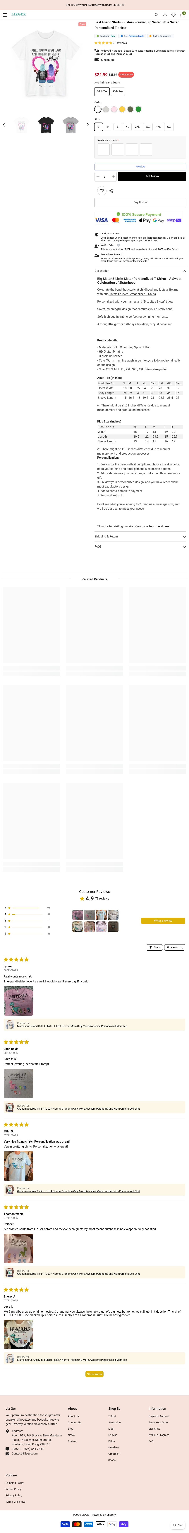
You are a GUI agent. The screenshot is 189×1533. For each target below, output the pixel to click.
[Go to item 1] (77, 915)
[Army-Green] (130, 109)
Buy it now (140, 202)
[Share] (109, 190)
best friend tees (159, 526)
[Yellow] (122, 109)
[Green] (138, 109)
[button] (4, 125)
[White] (97, 109)
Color (98, 102)
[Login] (165, 15)
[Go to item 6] (89, 926)
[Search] (156, 15)
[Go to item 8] (113, 926)
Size (97, 119)
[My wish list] (173, 15)
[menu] (5, 15)
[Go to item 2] (89, 915)
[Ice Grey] (106, 109)
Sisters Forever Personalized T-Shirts (132, 294)
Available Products (107, 82)
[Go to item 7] (101, 926)
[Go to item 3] (101, 915)
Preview (140, 166)
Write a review (163, 921)
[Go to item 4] (113, 915)
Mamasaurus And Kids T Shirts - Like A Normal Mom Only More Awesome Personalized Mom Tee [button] (72, 1026)
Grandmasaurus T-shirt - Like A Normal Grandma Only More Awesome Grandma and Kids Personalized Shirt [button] (78, 1108)
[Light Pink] (114, 109)
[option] (94, 5)
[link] (101, 190)
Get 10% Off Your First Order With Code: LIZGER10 (95, 5)
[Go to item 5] (77, 926)
